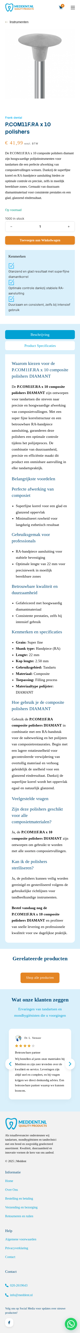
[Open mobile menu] (73, 7)
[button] (71, 1324)
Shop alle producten (40, 977)
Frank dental (13, 117)
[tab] (40, 334)
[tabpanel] (40, 648)
